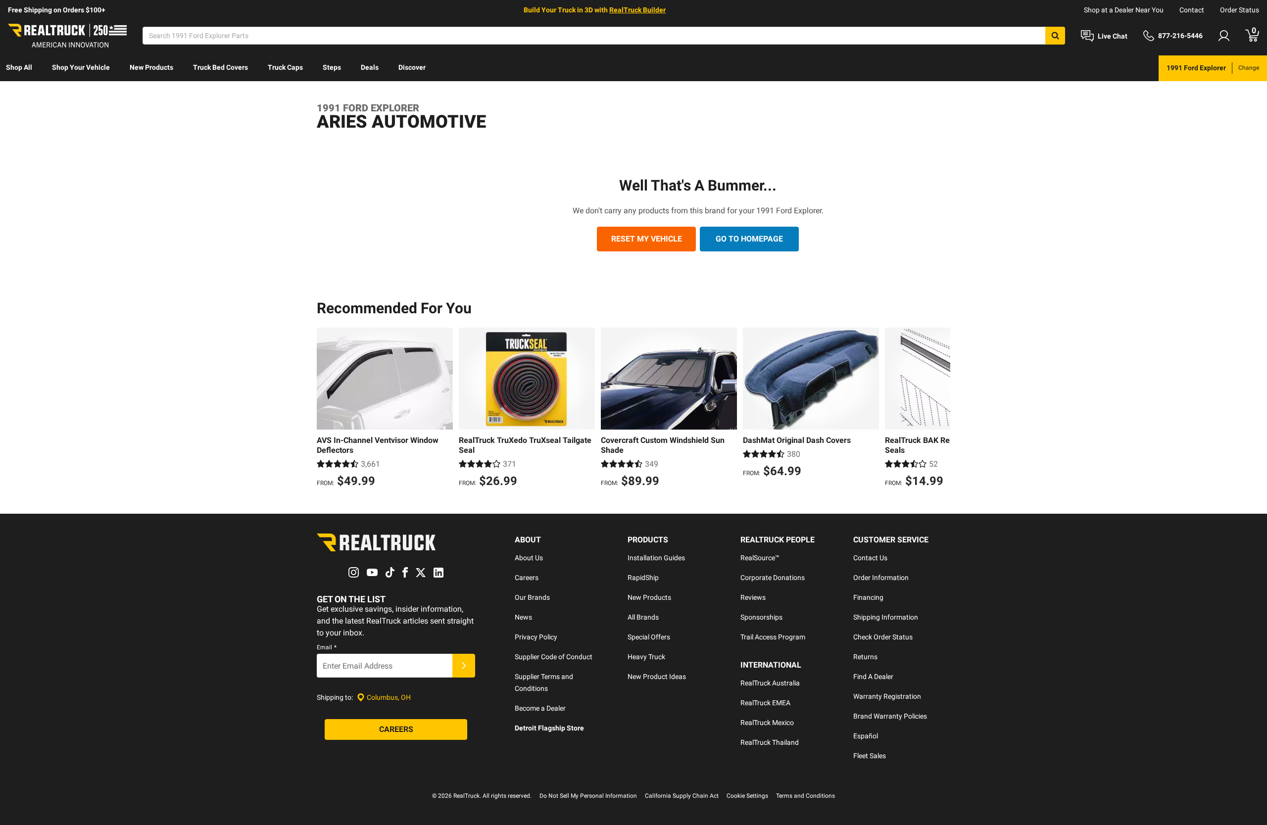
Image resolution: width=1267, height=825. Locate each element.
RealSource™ (760, 558)
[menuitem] (19, 68)
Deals (370, 67)
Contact (1191, 10)
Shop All (19, 67)
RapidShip (643, 578)
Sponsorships (761, 617)
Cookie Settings (747, 795)
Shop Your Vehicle (81, 67)
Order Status (1239, 10)
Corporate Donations (772, 578)
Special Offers (649, 637)
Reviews (753, 597)
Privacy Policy (536, 637)
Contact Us (870, 558)
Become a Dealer (540, 708)
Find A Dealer (873, 676)
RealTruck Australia (770, 683)
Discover (412, 67)
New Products (151, 67)
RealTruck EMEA (765, 703)
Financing (868, 597)
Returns (865, 657)
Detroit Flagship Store (549, 728)
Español (865, 736)
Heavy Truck (646, 657)
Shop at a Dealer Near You (1124, 10)
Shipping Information (885, 617)
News (523, 617)
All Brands (643, 617)
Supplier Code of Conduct (553, 657)
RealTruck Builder (637, 10)
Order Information (881, 578)
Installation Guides (656, 558)
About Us (529, 558)
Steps (332, 67)
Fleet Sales (869, 756)
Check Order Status (883, 637)
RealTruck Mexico (767, 723)
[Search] (1055, 36)
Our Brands (532, 597)
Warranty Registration (887, 696)
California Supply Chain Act (682, 795)
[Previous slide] (327, 409)
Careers (526, 578)
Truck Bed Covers (220, 67)
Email (327, 647)
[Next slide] (940, 409)
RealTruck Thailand (769, 742)
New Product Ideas (657, 676)
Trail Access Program (772, 637)
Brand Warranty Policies (890, 716)
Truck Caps (285, 67)
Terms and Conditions (805, 795)
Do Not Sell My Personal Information (588, 795)
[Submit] (463, 666)
